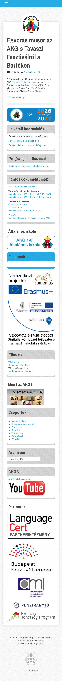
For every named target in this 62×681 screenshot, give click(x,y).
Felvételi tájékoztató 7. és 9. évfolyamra (27, 145)
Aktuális (27, 72)
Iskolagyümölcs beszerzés (20, 371)
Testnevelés (17, 433)
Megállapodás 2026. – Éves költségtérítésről (29, 194)
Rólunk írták (36, 72)
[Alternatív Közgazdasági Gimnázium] (31, 24)
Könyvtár (15, 439)
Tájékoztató (13, 362)
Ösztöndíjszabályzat (18, 204)
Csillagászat (17, 436)
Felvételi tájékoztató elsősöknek (23, 140)
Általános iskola (18, 421)
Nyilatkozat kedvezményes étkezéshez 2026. (29, 217)
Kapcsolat (33, 670)
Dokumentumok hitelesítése (21, 186)
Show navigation (6, 3)
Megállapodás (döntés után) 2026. (24, 210)
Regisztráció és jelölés (19, 365)
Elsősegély (16, 427)
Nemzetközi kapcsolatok (22, 424)
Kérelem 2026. (15, 207)
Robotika (15, 430)
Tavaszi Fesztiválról (21, 82)
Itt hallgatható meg (16, 97)
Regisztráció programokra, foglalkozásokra (28, 165)
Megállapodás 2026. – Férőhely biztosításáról (30, 197)
